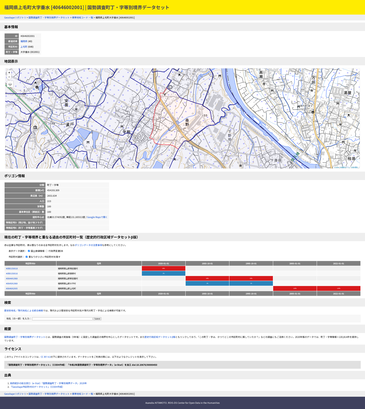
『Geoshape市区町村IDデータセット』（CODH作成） (37, 386)
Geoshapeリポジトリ (15, 17)
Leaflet (336, 167)
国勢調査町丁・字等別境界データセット (49, 17)
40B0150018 (12, 268)
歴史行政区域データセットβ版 (159, 337)
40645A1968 (12, 283)
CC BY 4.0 (46, 356)
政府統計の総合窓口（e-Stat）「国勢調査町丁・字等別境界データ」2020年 (48, 383)
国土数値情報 (37, 251)
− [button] (9, 77)
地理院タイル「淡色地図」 (349, 167)
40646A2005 (12, 288)
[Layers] (10, 84)
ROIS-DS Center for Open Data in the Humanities (194, 402)
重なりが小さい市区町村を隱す (44, 256)
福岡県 (24, 41)
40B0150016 (12, 273)
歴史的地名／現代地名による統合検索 (23, 310)
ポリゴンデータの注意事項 (88, 245)
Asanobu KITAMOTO (156, 402)
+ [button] (9, 72)
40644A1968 (12, 278)
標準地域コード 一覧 (82, 17)
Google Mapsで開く (97, 217)
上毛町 (24, 46)
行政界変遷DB (55, 251)
